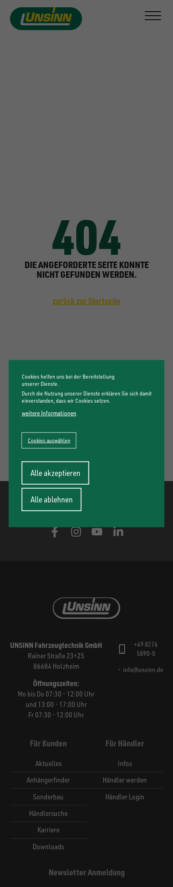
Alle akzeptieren (55, 473)
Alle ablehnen (52, 499)
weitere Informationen (49, 413)
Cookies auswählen (49, 440)
